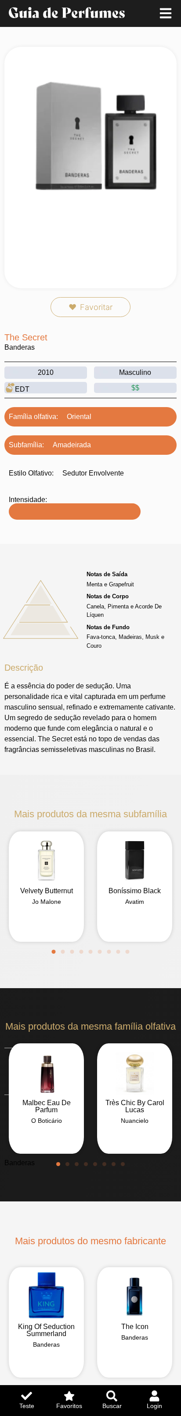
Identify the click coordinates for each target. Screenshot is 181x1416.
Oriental (79, 416)
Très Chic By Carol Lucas (134, 1106)
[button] (54, 952)
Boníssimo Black (135, 891)
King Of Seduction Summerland (46, 1330)
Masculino (135, 372)
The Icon (134, 1326)
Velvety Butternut (46, 891)
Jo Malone (46, 901)
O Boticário (46, 1120)
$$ (135, 388)
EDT (22, 389)
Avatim (134, 901)
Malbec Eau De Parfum (46, 1106)
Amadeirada (72, 445)
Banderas (19, 347)
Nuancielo (134, 1120)
